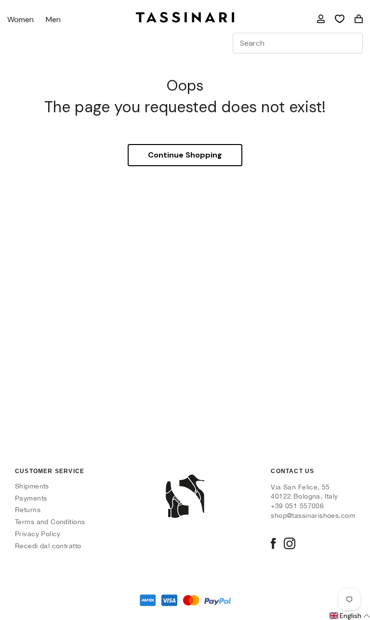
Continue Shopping (185, 155)
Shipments (32, 486)
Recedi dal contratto (48, 546)
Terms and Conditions (50, 522)
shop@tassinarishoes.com (313, 515)
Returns (27, 510)
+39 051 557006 (297, 506)
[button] (349, 616)
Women (20, 20)
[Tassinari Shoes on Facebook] (273, 544)
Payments (31, 498)
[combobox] (298, 43)
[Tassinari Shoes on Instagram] (289, 544)
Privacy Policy (38, 534)
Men (53, 20)
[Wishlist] (339, 18)
